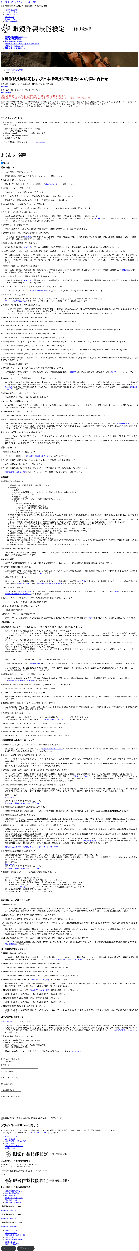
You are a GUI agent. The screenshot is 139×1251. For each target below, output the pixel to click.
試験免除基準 (35, 663)
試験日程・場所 (23, 583)
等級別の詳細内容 (12, 1193)
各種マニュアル (11, 10)
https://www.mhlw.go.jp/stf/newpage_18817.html (22, 803)
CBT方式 (97, 218)
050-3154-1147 (6, 92)
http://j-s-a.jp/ (9, 797)
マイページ (9, 17)
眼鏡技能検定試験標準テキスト (38, 456)
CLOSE (6, 163)
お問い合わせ (10, 14)
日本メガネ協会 (7, 1021)
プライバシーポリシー (37, 1133)
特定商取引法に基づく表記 (15, 472)
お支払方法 (9, 1143)
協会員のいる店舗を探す (40, 979)
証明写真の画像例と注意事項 (39, 291)
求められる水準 (51, 184)
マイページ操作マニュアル (15, 301)
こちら (40, 573)
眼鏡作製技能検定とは (14, 1191)
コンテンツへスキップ (9, 2)
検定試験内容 (10, 1195)
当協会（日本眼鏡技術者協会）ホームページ (66, 959)
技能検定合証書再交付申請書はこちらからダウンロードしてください (32, 847)
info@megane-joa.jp (90, 841)
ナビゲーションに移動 (27, 2)
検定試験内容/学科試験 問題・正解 (20, 680)
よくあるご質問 (11, 12)
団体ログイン (10, 19)
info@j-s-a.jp (40, 142)
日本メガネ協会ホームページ (126, 1030)
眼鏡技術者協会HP (12, 21)
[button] (69, 1210)
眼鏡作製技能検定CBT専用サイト (49, 583)
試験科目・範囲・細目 (14, 1198)
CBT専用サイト (117, 372)
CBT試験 (27, 280)
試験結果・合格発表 (13, 1202)
